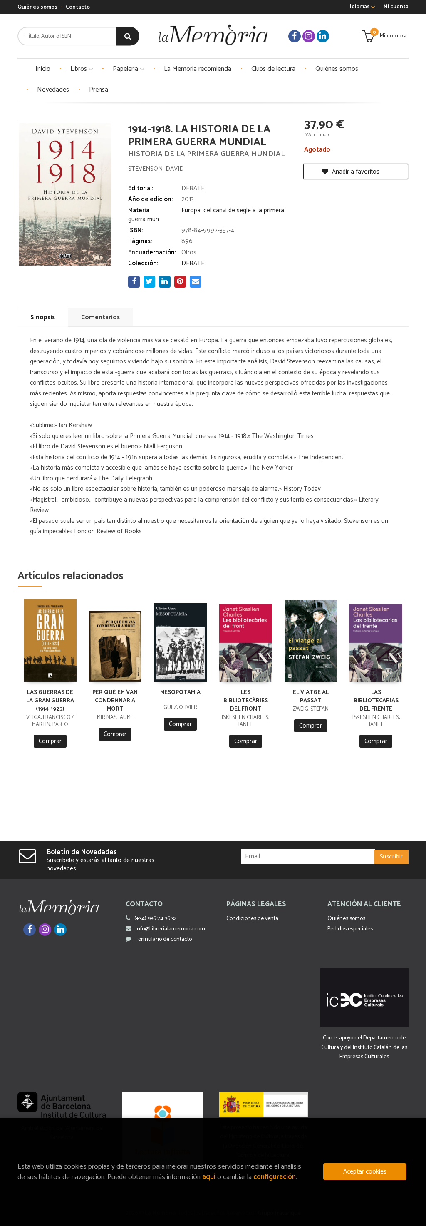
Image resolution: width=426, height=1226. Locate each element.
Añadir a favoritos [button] (354, 172)
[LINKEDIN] (323, 36)
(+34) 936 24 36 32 (155, 918)
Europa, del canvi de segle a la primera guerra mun (206, 214)
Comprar (50, 741)
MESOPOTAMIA (180, 692)
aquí (208, 1177)
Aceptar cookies (364, 1171)
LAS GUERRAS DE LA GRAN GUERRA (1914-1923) (50, 701)
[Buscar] (127, 36)
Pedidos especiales (350, 929)
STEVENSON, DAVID (156, 169)
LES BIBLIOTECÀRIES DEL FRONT (245, 701)
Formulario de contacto (164, 939)
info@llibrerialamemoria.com (170, 929)
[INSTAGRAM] (308, 36)
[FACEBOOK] (294, 36)
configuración (274, 1177)
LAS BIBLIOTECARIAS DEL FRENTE (376, 701)
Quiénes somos (37, 7)
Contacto (78, 7)
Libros (79, 69)
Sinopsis (42, 317)
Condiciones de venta (252, 918)
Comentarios (100, 317)
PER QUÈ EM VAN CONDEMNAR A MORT (115, 701)
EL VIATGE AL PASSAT (311, 697)
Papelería (126, 69)
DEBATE (192, 188)
